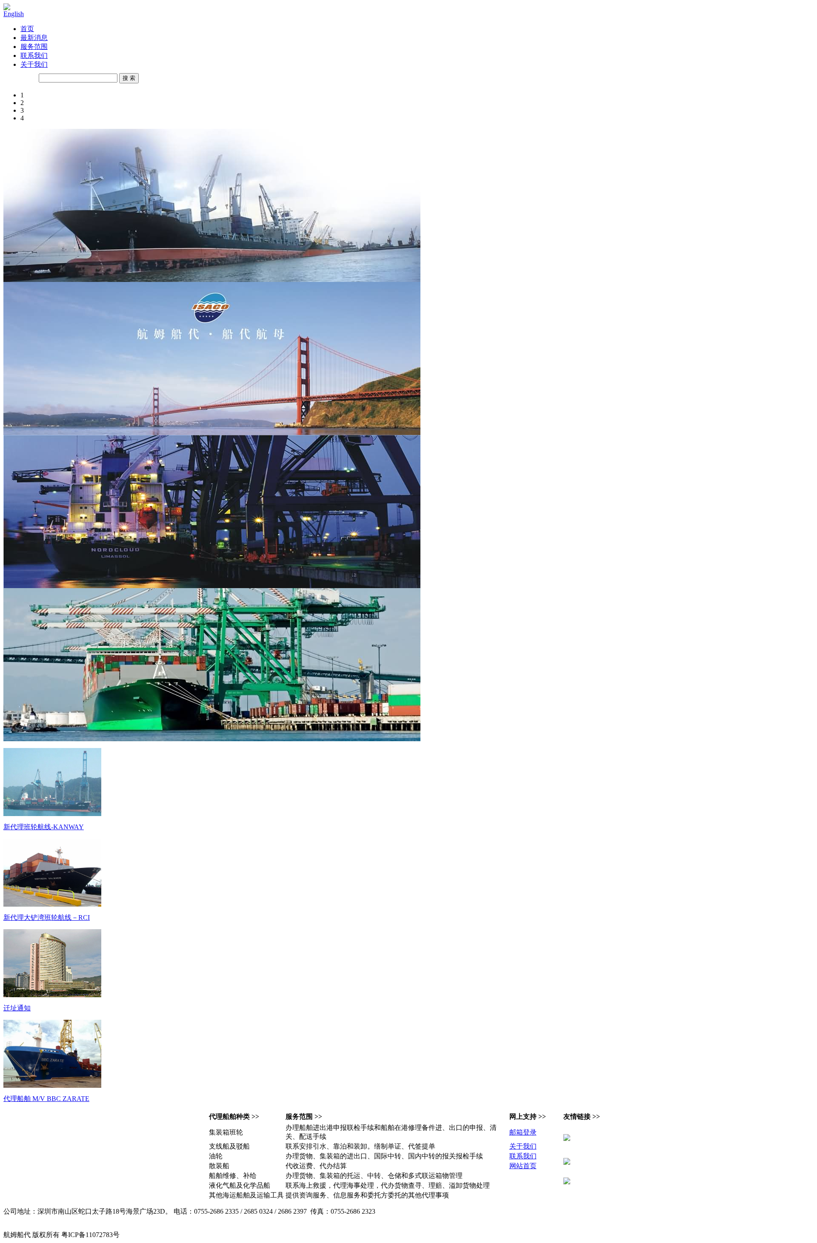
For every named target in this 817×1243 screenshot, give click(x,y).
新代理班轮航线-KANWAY (43, 827)
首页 (27, 28)
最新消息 (34, 37)
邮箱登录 (523, 1132)
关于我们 (34, 64)
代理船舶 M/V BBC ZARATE (46, 1098)
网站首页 (523, 1165)
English (13, 13)
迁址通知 (17, 1008)
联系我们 (34, 55)
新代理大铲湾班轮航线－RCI (46, 917)
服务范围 (34, 46)
